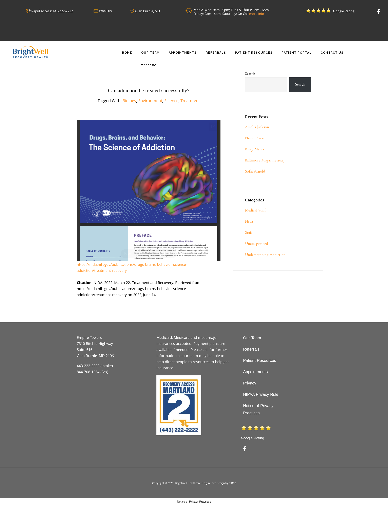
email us (105, 11)
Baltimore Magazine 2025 (265, 160)
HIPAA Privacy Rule (260, 394)
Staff (248, 232)
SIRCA (232, 483)
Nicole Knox (255, 138)
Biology (129, 100)
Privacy (249, 383)
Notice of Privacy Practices (194, 501)
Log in (206, 483)
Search (250, 73)
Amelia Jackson (257, 127)
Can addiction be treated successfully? (149, 90)
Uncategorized (256, 243)
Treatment (190, 100)
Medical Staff (255, 210)
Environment (150, 100)
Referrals (251, 349)
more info (256, 14)
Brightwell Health (32, 52)
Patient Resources (259, 360)
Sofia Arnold (255, 171)
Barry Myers (254, 149)
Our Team (252, 338)
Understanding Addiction (265, 254)
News (249, 221)
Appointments (255, 372)
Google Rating (252, 438)
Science (171, 100)
